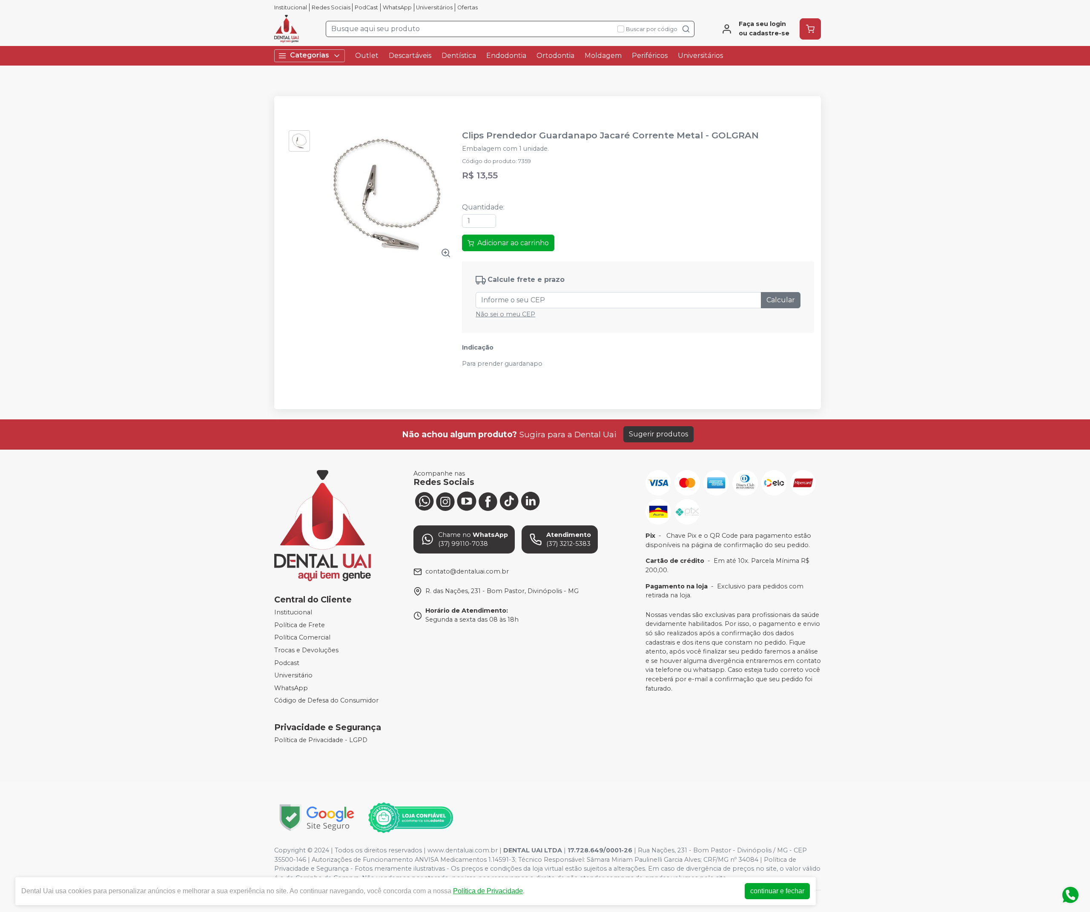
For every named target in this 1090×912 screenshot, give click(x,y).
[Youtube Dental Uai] (466, 501)
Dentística (459, 56)
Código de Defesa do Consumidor (326, 701)
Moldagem (603, 56)
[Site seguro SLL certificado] (316, 817)
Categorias (309, 55)
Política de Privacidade (488, 891)
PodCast (366, 7)
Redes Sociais (331, 7)
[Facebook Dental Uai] (488, 501)
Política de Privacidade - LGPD (320, 740)
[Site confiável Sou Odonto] (410, 818)
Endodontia (506, 56)
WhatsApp (397, 7)
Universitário (293, 675)
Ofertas (467, 7)
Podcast (286, 663)
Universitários (434, 7)
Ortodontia (555, 56)
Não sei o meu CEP (505, 314)
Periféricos (650, 56)
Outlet (367, 56)
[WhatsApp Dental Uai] (424, 501)
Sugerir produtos (658, 434)
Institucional (290, 7)
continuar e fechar (777, 891)
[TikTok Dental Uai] (509, 501)
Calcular (780, 300)
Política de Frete (299, 625)
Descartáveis (410, 56)
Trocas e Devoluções (306, 650)
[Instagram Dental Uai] (445, 501)
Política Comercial (302, 638)
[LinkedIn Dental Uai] (530, 501)
